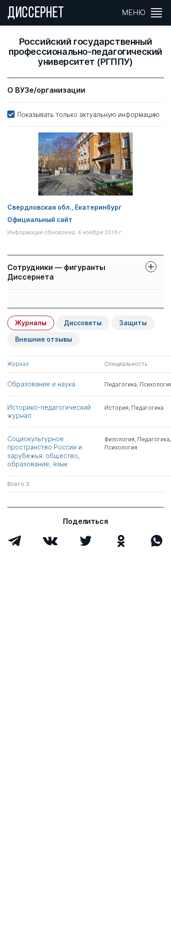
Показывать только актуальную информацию (88, 114)
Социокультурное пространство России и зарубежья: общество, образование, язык (44, 451)
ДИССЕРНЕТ (35, 13)
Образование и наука (41, 384)
